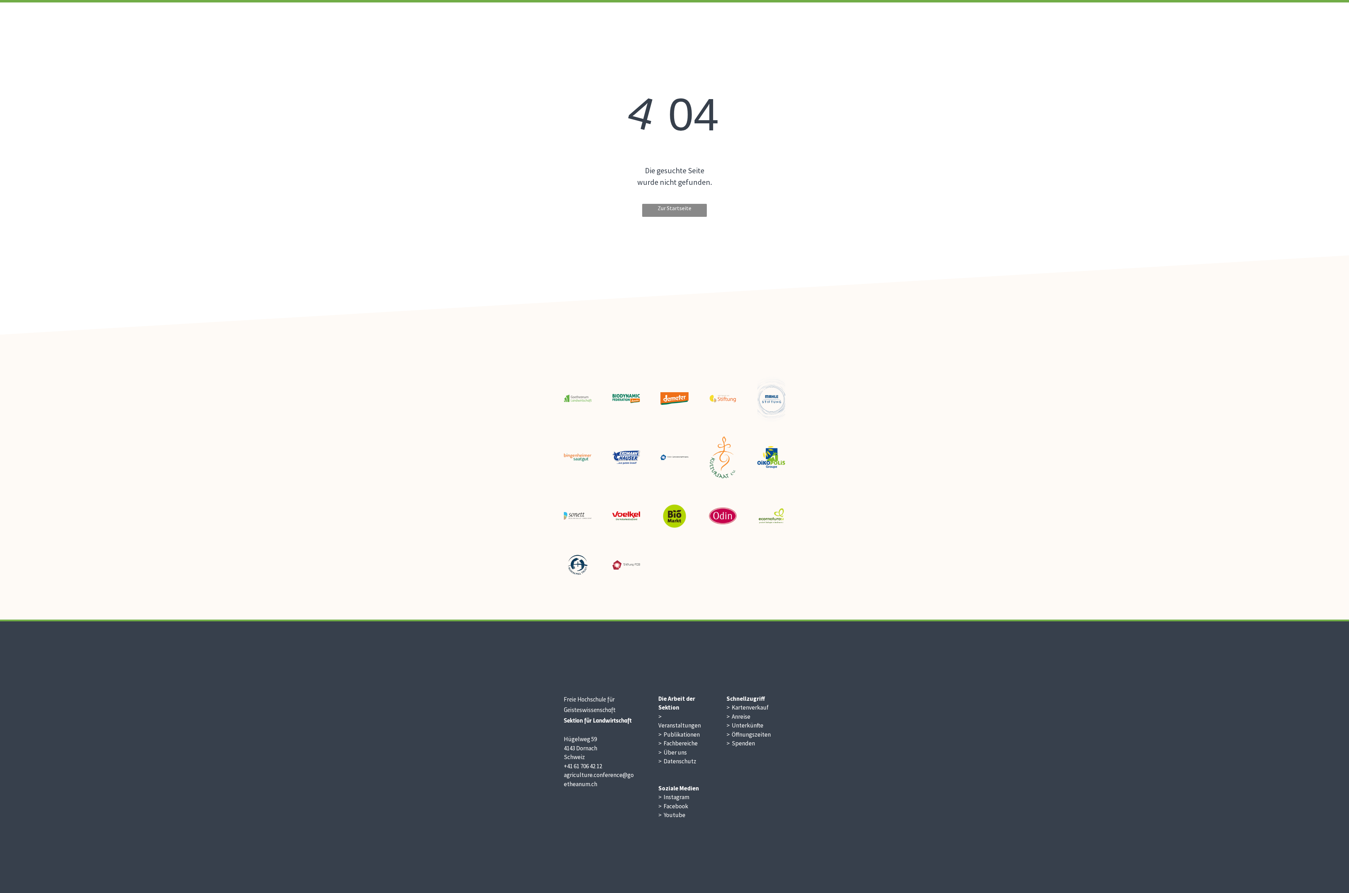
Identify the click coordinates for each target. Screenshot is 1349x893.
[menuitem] (764, 20)
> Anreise (738, 716)
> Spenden (740, 743)
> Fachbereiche (678, 743)
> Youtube (671, 815)
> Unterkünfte (744, 725)
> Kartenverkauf (747, 707)
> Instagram (673, 797)
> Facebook (673, 806)
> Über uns (672, 752)
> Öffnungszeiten (748, 734)
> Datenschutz (677, 761)
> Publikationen (679, 734)
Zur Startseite (674, 208)
